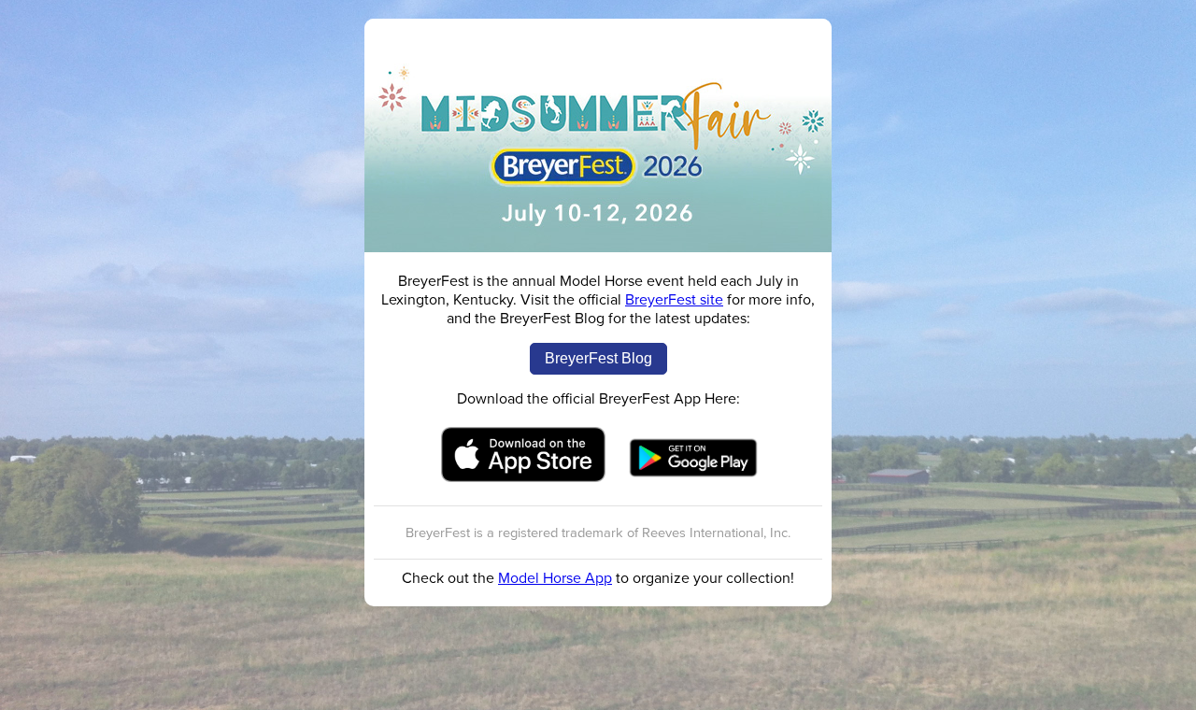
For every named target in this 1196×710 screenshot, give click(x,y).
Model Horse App (555, 578)
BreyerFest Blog (598, 358)
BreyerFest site (674, 300)
